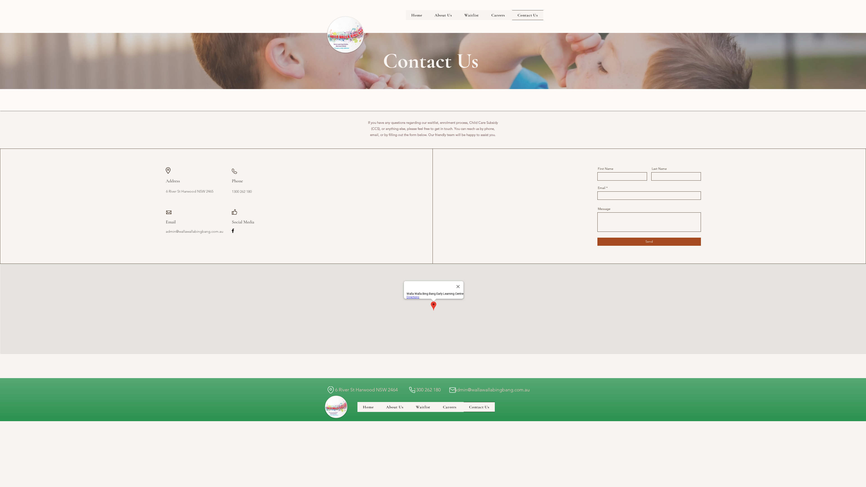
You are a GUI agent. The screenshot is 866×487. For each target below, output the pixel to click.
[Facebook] (233, 231)
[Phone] (412, 389)
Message (604, 208)
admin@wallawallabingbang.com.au (492, 390)
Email (601, 187)
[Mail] (452, 389)
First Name (605, 168)
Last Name (659, 168)
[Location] (330, 389)
